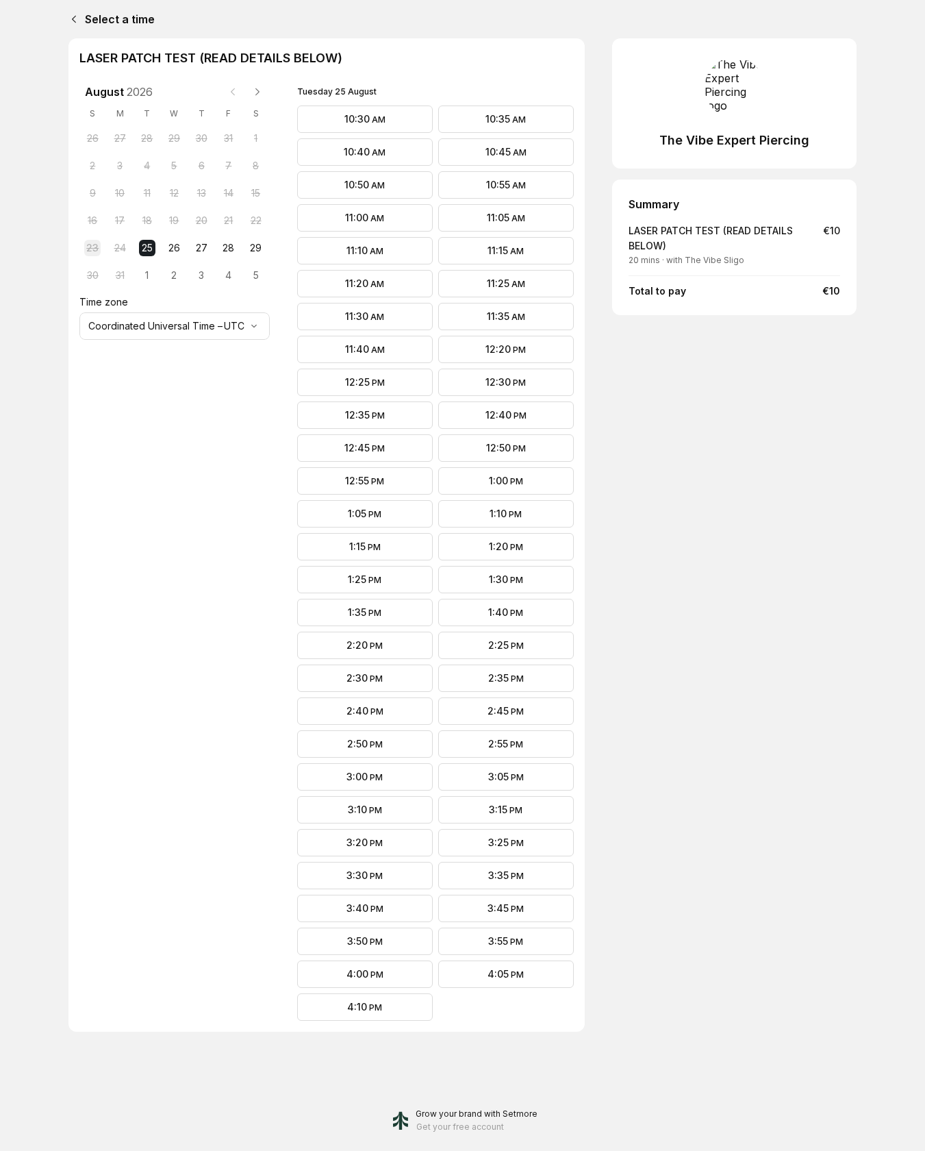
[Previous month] (233, 92)
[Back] (71, 19)
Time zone (103, 302)
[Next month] (257, 92)
